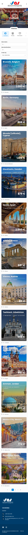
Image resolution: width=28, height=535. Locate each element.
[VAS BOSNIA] (7, 501)
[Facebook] (3, 527)
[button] (14, 55)
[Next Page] (18, 490)
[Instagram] (6, 527)
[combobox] (14, 49)
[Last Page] (20, 490)
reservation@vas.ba (9, 516)
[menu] (26, 4)
